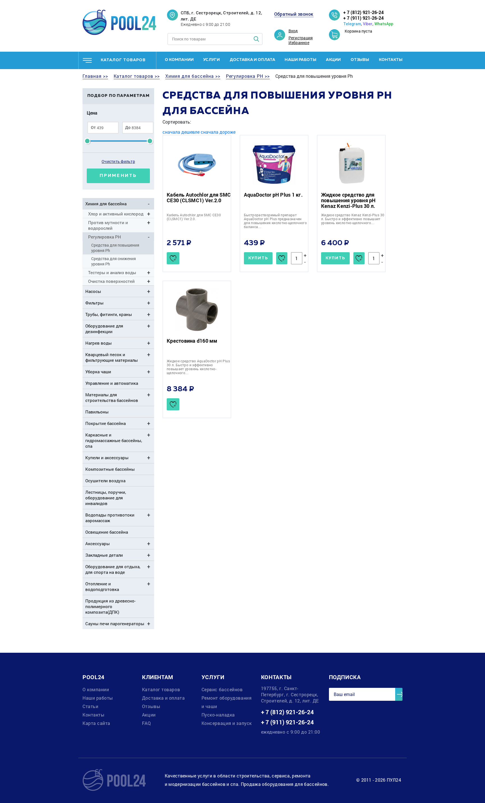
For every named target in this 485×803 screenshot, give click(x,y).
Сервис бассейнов (222, 689)
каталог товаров (123, 60)
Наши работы (300, 60)
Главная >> (95, 76)
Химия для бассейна (106, 203)
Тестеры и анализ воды (112, 272)
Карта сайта (96, 723)
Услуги (211, 60)
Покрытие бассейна (105, 423)
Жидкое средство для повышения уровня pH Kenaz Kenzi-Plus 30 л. (348, 200)
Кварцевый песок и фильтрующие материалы (111, 357)
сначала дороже (218, 132)
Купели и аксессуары (107, 457)
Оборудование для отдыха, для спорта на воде (112, 569)
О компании (179, 60)
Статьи (90, 706)
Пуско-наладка (218, 715)
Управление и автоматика (111, 383)
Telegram (352, 24)
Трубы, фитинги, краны (108, 314)
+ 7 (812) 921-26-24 (363, 12)
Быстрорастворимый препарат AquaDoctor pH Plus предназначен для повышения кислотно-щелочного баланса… (275, 221)
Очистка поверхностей (111, 281)
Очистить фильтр (118, 161)
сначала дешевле (181, 132)
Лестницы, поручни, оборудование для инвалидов (105, 497)
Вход (293, 30)
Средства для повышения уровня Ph (115, 247)
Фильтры (94, 303)
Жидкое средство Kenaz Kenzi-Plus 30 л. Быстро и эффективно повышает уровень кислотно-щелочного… (352, 219)
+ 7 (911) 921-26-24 (363, 18)
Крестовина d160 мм (192, 340)
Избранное (299, 42)
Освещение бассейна (106, 532)
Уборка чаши (98, 371)
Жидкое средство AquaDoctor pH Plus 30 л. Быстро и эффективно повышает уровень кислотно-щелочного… (198, 367)
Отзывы (360, 60)
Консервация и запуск (227, 723)
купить (258, 258)
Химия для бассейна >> (192, 76)
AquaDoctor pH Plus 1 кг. (273, 194)
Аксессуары (97, 543)
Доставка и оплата (252, 60)
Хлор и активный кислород (115, 214)
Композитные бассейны (110, 469)
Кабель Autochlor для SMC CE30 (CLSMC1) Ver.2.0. (194, 217)
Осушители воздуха (105, 480)
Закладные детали (104, 555)
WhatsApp (383, 24)
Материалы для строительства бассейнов (111, 397)
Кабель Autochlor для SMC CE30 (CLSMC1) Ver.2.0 (199, 197)
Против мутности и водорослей (108, 225)
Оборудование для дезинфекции (104, 328)
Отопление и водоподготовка (102, 586)
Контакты (390, 60)
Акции (333, 60)
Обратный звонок (294, 14)
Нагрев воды (98, 343)
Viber (367, 24)
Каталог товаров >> (137, 76)
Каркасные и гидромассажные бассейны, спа (113, 440)
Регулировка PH (104, 237)
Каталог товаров (161, 689)
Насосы (93, 291)
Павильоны (97, 412)
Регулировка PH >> (248, 76)
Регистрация (301, 37)
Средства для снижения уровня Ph (113, 261)
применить (118, 176)
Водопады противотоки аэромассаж (109, 517)
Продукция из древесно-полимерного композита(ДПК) (110, 606)
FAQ (146, 723)
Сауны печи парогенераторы (114, 623)
